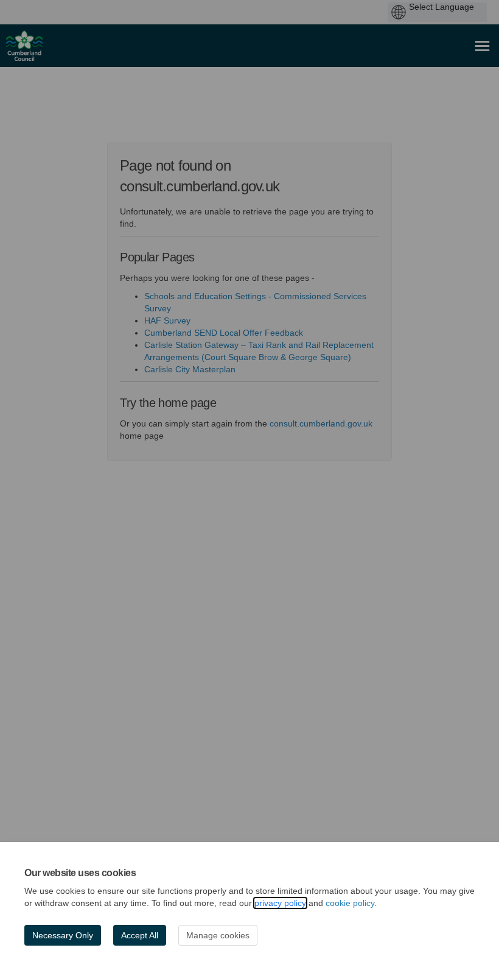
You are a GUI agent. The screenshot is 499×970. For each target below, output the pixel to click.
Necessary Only (62, 935)
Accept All (139, 935)
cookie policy (350, 903)
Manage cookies (218, 935)
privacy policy (280, 903)
